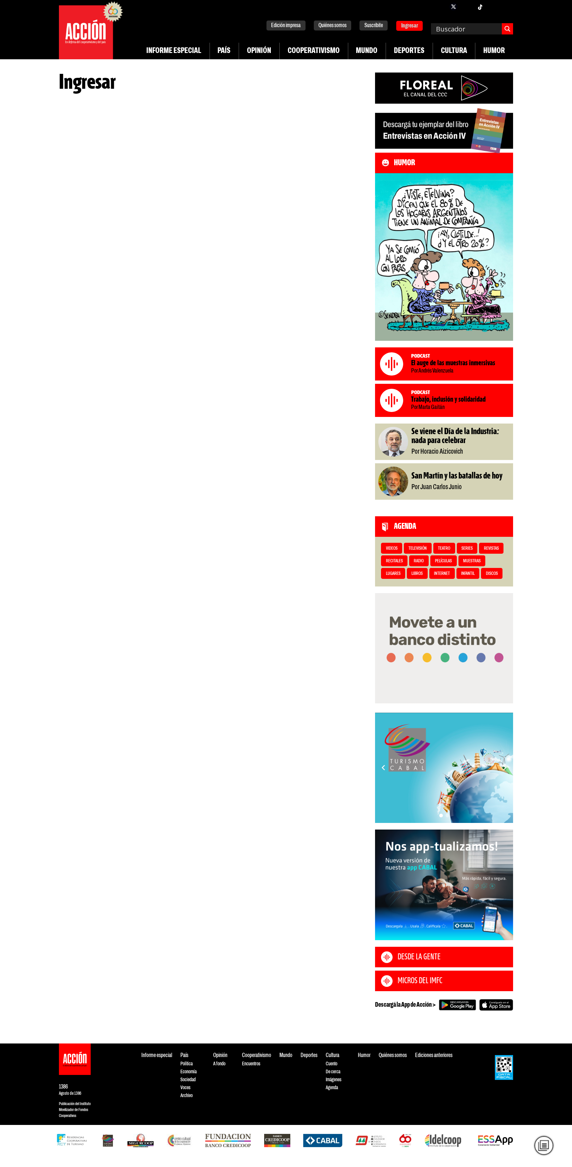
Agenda (332, 1087)
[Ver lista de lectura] (543, 1145)
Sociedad (188, 1079)
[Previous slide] (383, 768)
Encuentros (251, 1063)
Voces (185, 1087)
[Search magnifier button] (507, 28)
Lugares (393, 574)
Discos (492, 574)
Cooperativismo (314, 51)
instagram (466, 6)
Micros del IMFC (420, 981)
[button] (441, 815)
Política (186, 1063)
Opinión (259, 51)
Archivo (186, 1095)
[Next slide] (505, 768)
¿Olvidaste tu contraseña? (83, 267)
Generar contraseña (78, 274)
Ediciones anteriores (434, 1055)
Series (467, 548)
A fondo (219, 1063)
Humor (494, 51)
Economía (188, 1071)
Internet (442, 574)
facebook (440, 6)
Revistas (491, 548)
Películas (443, 561)
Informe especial (173, 51)
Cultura (454, 51)
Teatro (444, 548)
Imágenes (333, 1079)
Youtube (493, 6)
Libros (417, 574)
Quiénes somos (332, 25)
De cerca (333, 1071)
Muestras (472, 561)
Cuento (331, 1063)
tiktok (480, 6)
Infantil (468, 574)
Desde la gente (419, 957)
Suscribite (373, 25)
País (223, 51)
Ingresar (409, 26)
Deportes (409, 51)
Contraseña (71, 189)
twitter (453, 7)
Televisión (417, 548)
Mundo (366, 51)
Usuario (67, 158)
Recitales (394, 561)
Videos (392, 548)
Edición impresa (286, 25)
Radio (419, 561)
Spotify (506, 6)
